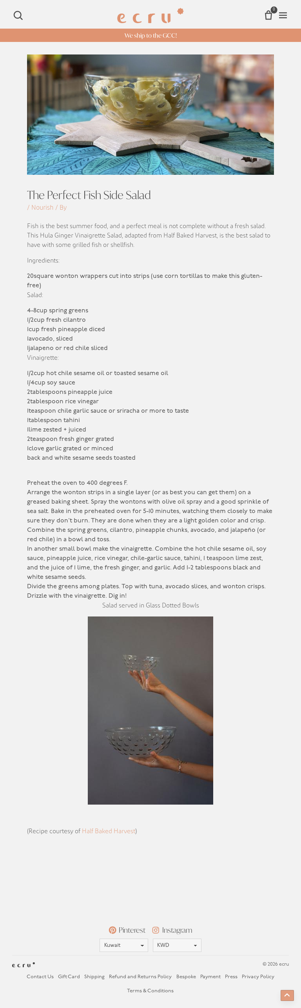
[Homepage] (150, 15)
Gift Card (69, 976)
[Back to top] (287, 995)
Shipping (94, 976)
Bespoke (186, 976)
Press (231, 976)
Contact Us (40, 976)
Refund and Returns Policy (140, 976)
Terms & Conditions (150, 990)
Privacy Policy (258, 976)
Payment (210, 976)
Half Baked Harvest (108, 831)
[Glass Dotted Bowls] (150, 710)
